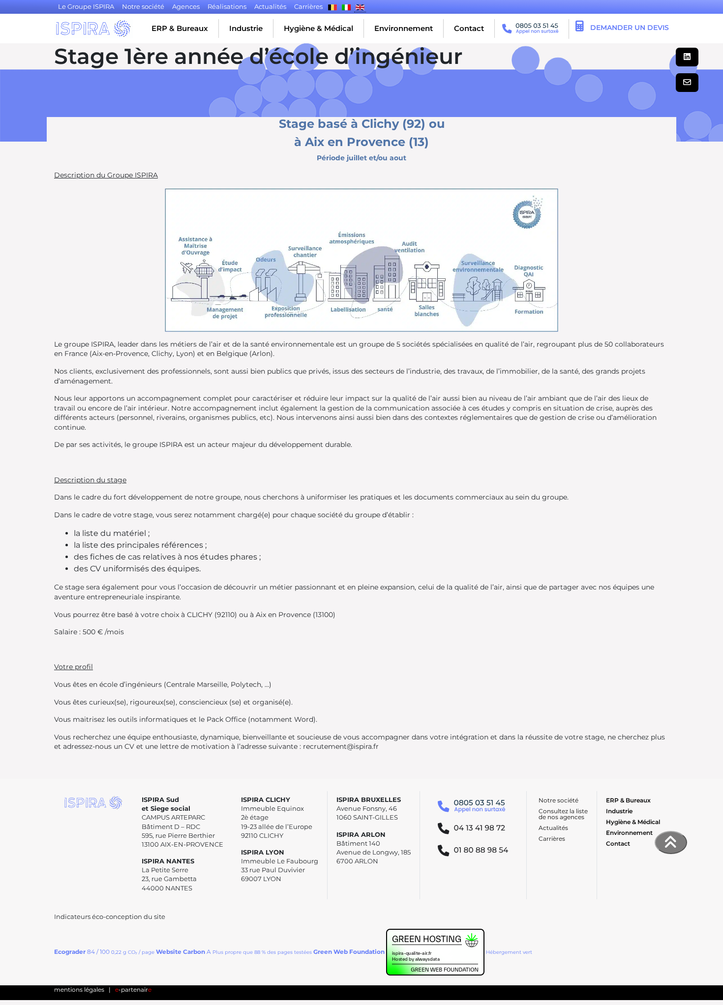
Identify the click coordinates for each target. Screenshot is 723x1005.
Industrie (246, 28)
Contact (469, 28)
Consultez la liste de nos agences (563, 814)
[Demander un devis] (580, 27)
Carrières (552, 838)
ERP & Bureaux (179, 28)
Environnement (403, 28)
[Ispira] (93, 28)
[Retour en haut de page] (671, 842)
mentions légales (79, 989)
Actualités (553, 827)
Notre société (558, 800)
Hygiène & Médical (318, 28)
